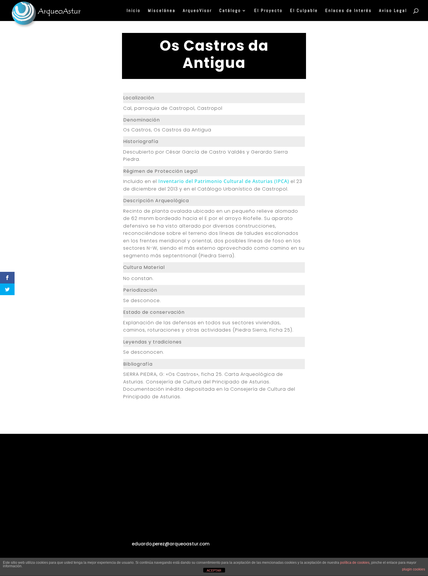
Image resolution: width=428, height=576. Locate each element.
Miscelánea (162, 10)
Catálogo (230, 10)
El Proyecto (268, 10)
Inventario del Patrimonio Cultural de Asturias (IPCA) (223, 181)
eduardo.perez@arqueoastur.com (171, 544)
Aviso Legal (393, 10)
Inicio (134, 10)
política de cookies (354, 563)
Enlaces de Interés (348, 10)
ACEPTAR (214, 570)
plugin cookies (413, 569)
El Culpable (304, 10)
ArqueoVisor (197, 10)
